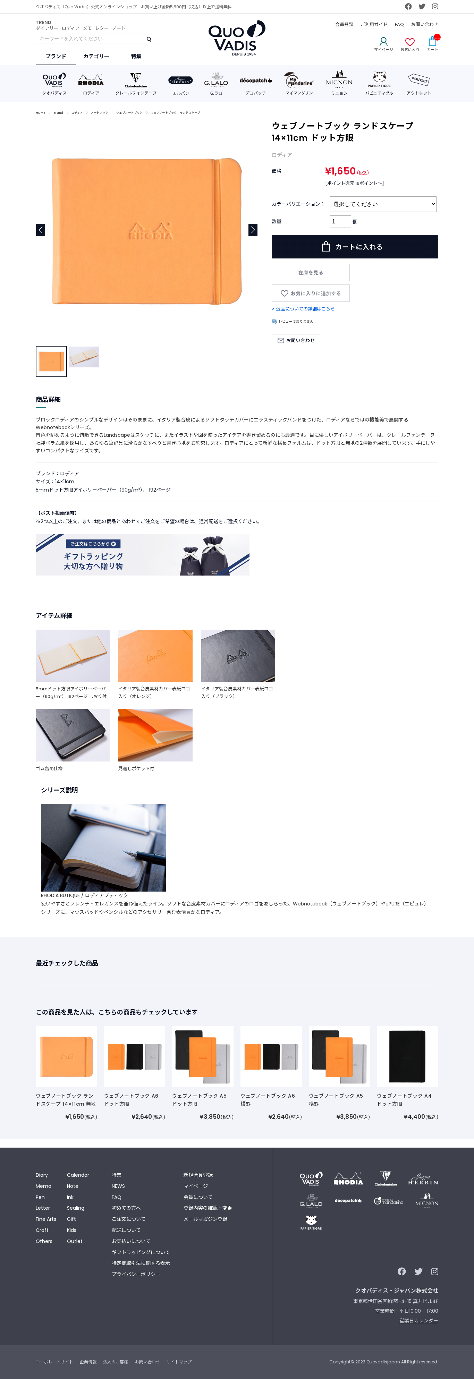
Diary (42, 1175)
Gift (71, 1219)
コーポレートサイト (54, 1362)
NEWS (118, 1186)
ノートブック (99, 113)
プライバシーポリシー (136, 1274)
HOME (40, 113)
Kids (71, 1230)
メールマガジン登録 (205, 1219)
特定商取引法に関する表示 (141, 1263)
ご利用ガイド (374, 24)
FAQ (399, 24)
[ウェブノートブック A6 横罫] (271, 1056)
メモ (87, 28)
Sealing (75, 1208)
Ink (70, 1197)
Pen (40, 1197)
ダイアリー (47, 28)
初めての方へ (126, 1208)
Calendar (78, 1175)
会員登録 (344, 24)
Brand (58, 113)
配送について (126, 1230)
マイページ (196, 1186)
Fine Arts (46, 1219)
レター (102, 28)
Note (72, 1186)
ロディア (70, 28)
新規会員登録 (198, 1175)
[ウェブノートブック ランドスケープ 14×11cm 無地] (66, 1056)
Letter (43, 1208)
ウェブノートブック (129, 113)
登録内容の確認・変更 (208, 1208)
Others (44, 1241)
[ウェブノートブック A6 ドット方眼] (135, 1056)
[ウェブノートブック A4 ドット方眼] (407, 1056)
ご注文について (129, 1219)
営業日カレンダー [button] (418, 1320)
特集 (116, 1175)
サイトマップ (179, 1362)
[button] (253, 230)
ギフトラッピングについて (141, 1252)
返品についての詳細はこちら (305, 309)
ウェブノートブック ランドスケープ (175, 113)
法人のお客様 (115, 1362)
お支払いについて (131, 1241)
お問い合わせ (424, 24)
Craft (42, 1230)
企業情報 (88, 1362)
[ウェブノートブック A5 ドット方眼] (203, 1056)
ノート (119, 28)
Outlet (75, 1241)
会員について (198, 1197)
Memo (43, 1186)
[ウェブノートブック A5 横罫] (339, 1056)
